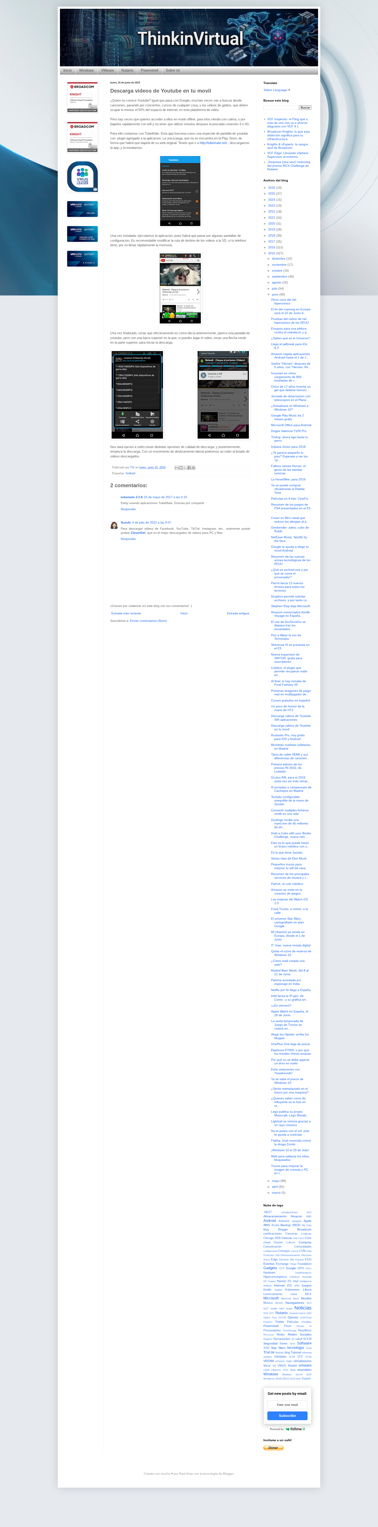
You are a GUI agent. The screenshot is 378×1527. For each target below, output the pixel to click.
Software (304, 1343)
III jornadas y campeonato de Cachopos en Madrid (291, 789)
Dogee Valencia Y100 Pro (288, 431)
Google (291, 1268)
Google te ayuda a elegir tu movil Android (290, 548)
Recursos (268, 1334)
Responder (128, 509)
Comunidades (303, 1246)
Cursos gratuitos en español (290, 700)
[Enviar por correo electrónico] (177, 468)
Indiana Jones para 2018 (288, 446)
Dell (277, 1255)
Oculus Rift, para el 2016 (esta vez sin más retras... (290, 779)
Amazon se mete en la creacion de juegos (286, 891)
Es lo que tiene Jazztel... (288, 852)
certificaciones (272, 1233)
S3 (292, 1339)
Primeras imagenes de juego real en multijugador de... (291, 692)
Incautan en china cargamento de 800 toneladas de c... (286, 376)
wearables (304, 1369)
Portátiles (307, 1322)
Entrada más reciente (126, 613)
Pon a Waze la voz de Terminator (286, 637)
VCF (300, 1356)
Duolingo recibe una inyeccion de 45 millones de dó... (289, 823)
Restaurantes (281, 1339)
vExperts (280, 1361)
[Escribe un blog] (181, 468)
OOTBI (282, 1317)
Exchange (282, 1263)
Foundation (305, 1263)
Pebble (279, 1321)
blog (266, 1229)
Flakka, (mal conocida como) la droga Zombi (291, 1142)
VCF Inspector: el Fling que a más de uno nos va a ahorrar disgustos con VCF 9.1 (287, 122)
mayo (276, 1181)
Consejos (284, 1251)
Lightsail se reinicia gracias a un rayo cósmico (291, 1123)
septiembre (280, 276)
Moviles (306, 1298)
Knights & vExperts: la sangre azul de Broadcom (287, 146)
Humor (281, 1281)
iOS (289, 1285)
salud (298, 1339)
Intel (295, 1281)
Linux (293, 1294)
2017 (272, 241)
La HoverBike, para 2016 (288, 479)
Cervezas (291, 1233)
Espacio (299, 1259)
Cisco (301, 1238)
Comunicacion (272, 1246)
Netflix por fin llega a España (291, 990)
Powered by (277, 1429)
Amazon (296, 1216)
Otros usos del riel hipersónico (283, 301)
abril (275, 1186)
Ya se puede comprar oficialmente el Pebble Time (288, 488)
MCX (308, 1294)
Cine (295, 1238)
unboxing (307, 1352)
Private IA (304, 1326)
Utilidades (280, 1356)
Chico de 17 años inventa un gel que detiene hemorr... (291, 388)
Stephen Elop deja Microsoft (290, 606)
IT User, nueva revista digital (290, 945)
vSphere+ (276, 1370)
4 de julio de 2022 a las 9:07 (151, 522)
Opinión (293, 1317)
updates (267, 1356)
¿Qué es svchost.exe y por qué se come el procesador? (289, 573)
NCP (265, 1308)
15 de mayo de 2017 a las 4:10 (165, 497)
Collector (291, 1242)
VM (274, 1365)
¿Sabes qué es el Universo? (290, 338)
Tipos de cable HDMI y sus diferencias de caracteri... (290, 756)
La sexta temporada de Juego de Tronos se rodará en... (287, 1024)
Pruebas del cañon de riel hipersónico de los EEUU (290, 320)
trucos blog (283, 1352)
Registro (267, 1339)
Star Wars (278, 1348)
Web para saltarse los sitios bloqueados (290, 1158)
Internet (279, 1285)
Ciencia (287, 1238)
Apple (308, 1221)
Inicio (67, 70)
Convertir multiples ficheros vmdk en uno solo (290, 812)
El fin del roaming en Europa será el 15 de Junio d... (290, 311)
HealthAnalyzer (303, 1272)
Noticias (303, 1308)
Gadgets (270, 1268)
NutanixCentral (297, 1313)
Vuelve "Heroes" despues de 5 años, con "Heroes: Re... (291, 365)
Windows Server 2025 (297, 1374)
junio (275, 294)
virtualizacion (303, 1361)
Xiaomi (306, 1378)
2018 (272, 235)
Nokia (289, 1308)
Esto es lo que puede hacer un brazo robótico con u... (290, 844)
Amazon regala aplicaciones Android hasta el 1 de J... (290, 355)
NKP (281, 1308)
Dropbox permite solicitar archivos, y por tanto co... (290, 598)
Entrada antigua (238, 613)
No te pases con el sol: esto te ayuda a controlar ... (290, 1132)
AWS (266, 1225)
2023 (272, 205)
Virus (266, 1365)
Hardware (269, 1272)
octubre (277, 270)
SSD (266, 1348)
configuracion (270, 1251)
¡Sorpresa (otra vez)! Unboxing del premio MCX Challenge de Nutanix (288, 165)
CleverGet (138, 532)
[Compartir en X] (185, 468)
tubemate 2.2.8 (132, 497)
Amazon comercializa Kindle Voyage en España (290, 614)
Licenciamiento (272, 1294)
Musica (268, 1302)
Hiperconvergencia (275, 1276)
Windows (86, 70)
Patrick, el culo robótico (287, 884)
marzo (277, 1192)
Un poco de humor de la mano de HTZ (287, 708)
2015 (272, 253)
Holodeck (295, 1277)
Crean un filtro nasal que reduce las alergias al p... (290, 519)
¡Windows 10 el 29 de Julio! (290, 1150)
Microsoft (271, 1298)
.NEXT (267, 1212)
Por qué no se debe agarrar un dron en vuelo (290, 1061)
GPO (301, 1268)
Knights (278, 1289)
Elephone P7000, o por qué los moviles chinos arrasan (291, 1052)
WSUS (285, 1378)
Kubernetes (292, 1289)
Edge (274, 1259)
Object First (270, 1317)
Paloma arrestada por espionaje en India (286, 982)
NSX (265, 1313)
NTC (271, 1313)
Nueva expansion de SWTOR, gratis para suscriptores (286, 658)
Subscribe (287, 1416)
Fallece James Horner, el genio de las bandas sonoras (288, 469)
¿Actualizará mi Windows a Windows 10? (289, 407)
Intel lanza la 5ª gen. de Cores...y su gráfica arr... (289, 997)
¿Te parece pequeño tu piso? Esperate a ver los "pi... (289, 456)
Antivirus (284, 1221)
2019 (272, 229)
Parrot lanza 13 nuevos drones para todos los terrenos (287, 586)
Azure (275, 1225)
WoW (279, 1378)
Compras (305, 1242)
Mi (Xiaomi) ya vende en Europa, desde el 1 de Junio (288, 935)
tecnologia (295, 1348)
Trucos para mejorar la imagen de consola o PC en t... (289, 1169)
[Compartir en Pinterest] (193, 468)
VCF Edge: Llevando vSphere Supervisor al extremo (287, 154)
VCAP (292, 1356)
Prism (287, 1326)
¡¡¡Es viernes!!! (281, 1005)
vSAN (266, 1370)
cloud (266, 1242)
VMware (107, 70)
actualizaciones (289, 1212)
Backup (285, 1225)
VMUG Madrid (287, 1365)
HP (265, 1281)
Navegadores (294, 1302)
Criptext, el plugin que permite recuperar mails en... (289, 671)
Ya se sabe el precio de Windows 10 (287, 1080)
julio (275, 288)
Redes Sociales (300, 1334)
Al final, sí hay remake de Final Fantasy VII (288, 683)
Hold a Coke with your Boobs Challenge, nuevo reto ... (291, 835)
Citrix (308, 1238)
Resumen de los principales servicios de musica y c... (290, 875)
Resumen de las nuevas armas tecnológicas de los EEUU (290, 560)
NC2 (309, 1303)
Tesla (309, 1348)
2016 (272, 247)
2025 (272, 193)
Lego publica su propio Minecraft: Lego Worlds (288, 1113)
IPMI (296, 1285)
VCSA (308, 1356)
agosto (277, 282)
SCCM (307, 1339)
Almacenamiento (275, 1216)
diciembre (279, 258)
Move (296, 1298)
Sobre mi (173, 70)
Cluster (278, 1242)
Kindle (267, 1289)
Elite (292, 1259)
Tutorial (296, 1352)
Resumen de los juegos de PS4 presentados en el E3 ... (290, 508)
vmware (305, 1365)
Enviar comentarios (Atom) (148, 620)
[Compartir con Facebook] (189, 468)
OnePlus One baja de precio (290, 1044)
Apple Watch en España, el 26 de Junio (289, 1013)
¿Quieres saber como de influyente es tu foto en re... (288, 1101)
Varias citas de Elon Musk (288, 858)
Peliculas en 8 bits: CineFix (289, 498)
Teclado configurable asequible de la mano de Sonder (289, 800)
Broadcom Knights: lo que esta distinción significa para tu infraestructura (288, 135)
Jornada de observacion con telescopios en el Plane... (290, 398)
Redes (281, 1334)
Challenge (306, 1233)
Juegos (306, 1285)
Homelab (307, 1277)
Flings (293, 1264)
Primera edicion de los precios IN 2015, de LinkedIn (286, 768)
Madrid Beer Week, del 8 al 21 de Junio (290, 972)
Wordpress (269, 1378)
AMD (309, 1216)
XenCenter (295, 1378)
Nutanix (127, 70)
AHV (309, 1212)
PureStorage (289, 1330)
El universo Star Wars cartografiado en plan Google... (287, 922)
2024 (272, 199)
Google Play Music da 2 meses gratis (287, 417)
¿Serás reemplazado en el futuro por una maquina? (290, 1090)
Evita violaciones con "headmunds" (285, 1071)
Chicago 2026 (272, 1238)
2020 (272, 223)
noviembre (279, 264)
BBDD (296, 1225)
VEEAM (268, 1361)
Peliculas (293, 1321)
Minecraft (286, 1298)
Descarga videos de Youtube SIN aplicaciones (291, 717)
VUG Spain (289, 1370)
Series (284, 1343)
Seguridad (270, 1343)
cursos (295, 1251)
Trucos (269, 1352)
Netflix (274, 1308)
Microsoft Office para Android (291, 425)
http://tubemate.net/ (213, 143)
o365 (309, 1313)
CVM (302, 1251)
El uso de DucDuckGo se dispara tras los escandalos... (288, 625)
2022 (272, 211)
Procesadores (272, 1330)
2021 (272, 217)
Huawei (272, 1281)
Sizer (292, 1343)
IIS (289, 1281)
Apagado (296, 1221)
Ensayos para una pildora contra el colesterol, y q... (290, 330)
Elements (284, 1259)
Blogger (283, 1229)
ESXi (308, 1259)
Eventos (269, 1263)
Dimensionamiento (290, 1255)
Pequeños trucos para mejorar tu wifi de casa (288, 866)
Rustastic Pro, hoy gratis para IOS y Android (288, 737)
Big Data (307, 1225)
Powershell (149, 70)
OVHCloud (306, 1317)
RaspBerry (305, 1330)
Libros (307, 1289)
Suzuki (126, 522)
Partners (268, 1322)
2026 (272, 187)
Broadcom (304, 1229)
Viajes (289, 1361)
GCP (281, 1268)
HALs (309, 1268)
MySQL (279, 1303)
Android (130, 473)
